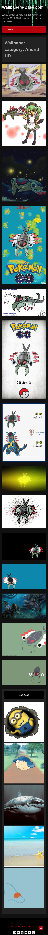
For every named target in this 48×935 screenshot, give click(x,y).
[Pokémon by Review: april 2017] (24, 201)
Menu (10, 29)
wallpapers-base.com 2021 (24, 926)
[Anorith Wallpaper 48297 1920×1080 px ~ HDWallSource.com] (24, 684)
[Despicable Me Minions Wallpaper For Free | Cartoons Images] (24, 722)
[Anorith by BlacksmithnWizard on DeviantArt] (24, 528)
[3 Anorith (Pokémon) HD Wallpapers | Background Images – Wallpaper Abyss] (24, 559)
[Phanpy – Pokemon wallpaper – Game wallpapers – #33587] (24, 888)
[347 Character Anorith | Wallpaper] (24, 398)
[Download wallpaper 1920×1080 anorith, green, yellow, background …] (24, 490)
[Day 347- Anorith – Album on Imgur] (24, 96)
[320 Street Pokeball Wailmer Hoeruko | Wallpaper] (24, 763)
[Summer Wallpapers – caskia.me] (24, 846)
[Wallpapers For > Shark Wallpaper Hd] (24, 805)
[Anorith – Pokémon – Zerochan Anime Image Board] (24, 145)
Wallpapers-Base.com (23, 7)
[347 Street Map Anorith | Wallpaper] (24, 284)
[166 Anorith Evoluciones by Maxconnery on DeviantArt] (24, 461)
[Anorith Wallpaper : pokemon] (24, 588)
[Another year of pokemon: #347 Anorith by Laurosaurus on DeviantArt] (24, 315)
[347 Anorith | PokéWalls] (24, 655)
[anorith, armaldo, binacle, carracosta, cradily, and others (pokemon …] (24, 618)
